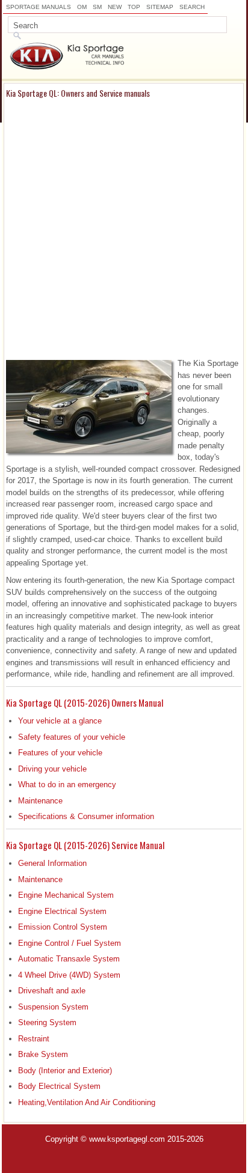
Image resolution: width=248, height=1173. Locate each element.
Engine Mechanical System (66, 895)
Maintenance (40, 800)
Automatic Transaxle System (69, 958)
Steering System (47, 1022)
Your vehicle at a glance (60, 720)
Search (192, 7)
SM (97, 7)
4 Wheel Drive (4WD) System (69, 975)
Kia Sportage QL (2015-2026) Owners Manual (84, 702)
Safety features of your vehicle (71, 737)
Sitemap (159, 7)
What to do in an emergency (67, 784)
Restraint (33, 1038)
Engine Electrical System (62, 911)
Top (134, 7)
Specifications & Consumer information (86, 816)
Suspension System (53, 1006)
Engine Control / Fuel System (69, 943)
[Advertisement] (124, 228)
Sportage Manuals (38, 7)
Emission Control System (62, 926)
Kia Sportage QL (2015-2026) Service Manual (85, 845)
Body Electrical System (59, 1086)
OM (82, 7)
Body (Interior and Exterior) (65, 1070)
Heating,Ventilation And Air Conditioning (86, 1102)
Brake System (43, 1054)
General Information (52, 863)
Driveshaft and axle (51, 990)
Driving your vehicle (52, 768)
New (115, 7)
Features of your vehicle (60, 752)
